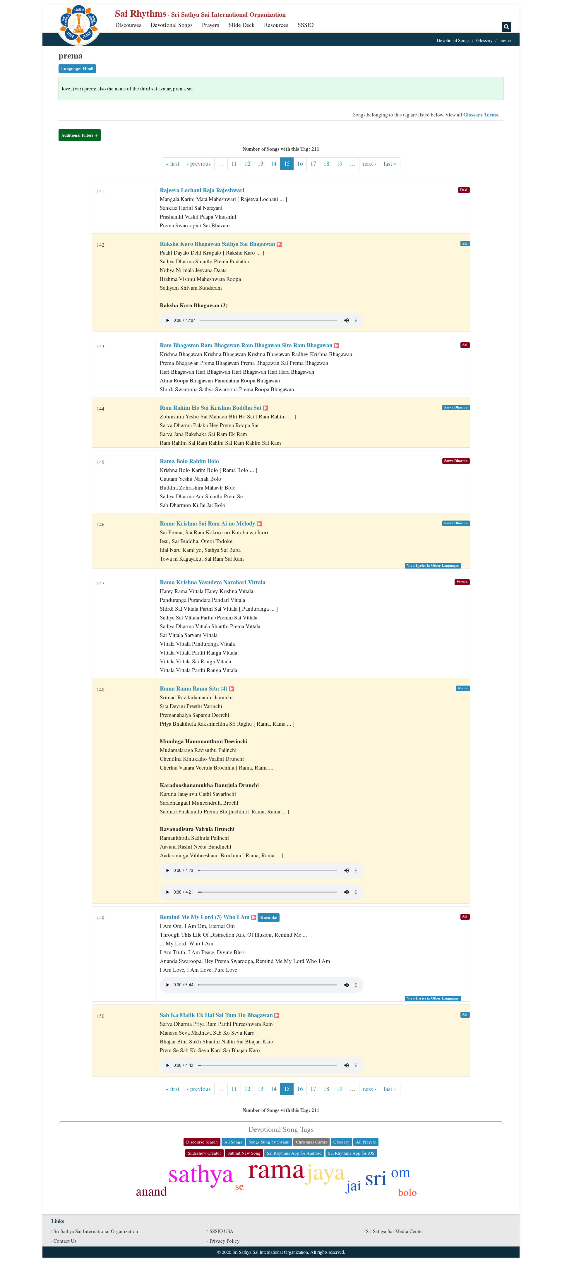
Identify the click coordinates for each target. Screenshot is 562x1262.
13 (260, 163)
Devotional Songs (172, 25)
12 (247, 163)
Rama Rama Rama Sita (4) (194, 688)
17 (313, 163)
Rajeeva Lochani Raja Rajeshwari (202, 190)
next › (369, 163)
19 (339, 163)
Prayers (210, 25)
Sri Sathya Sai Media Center (394, 1231)
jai (353, 1184)
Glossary (484, 40)
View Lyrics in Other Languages (433, 565)
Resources (276, 25)
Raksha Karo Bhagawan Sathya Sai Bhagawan (218, 243)
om (400, 1171)
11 (234, 163)
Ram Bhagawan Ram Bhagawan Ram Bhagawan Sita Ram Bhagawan (247, 345)
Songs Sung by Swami (269, 1142)
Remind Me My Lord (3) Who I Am (218, 917)
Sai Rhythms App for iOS (351, 1153)
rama (276, 1167)
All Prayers (366, 1142)
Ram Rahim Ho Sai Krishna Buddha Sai (211, 407)
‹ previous (199, 163)
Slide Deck (242, 25)
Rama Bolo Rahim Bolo (189, 461)
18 (326, 163)
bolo (407, 1192)
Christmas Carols (311, 1142)
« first (172, 163)
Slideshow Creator (204, 1153)
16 (300, 163)
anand (151, 1190)
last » (390, 163)
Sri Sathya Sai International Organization (96, 1231)
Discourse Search (202, 1142)
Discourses (128, 25)
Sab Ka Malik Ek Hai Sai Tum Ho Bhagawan (217, 1015)
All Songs (233, 1142)
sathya (201, 1172)
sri (376, 1176)
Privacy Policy (225, 1240)
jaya (325, 1170)
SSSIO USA (221, 1231)
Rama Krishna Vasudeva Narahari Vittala (212, 582)
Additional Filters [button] (77, 135)
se (239, 1186)
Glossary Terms (480, 114)
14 (274, 163)
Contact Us (65, 1240)
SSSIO (305, 25)
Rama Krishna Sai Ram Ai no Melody (208, 523)
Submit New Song (244, 1153)
